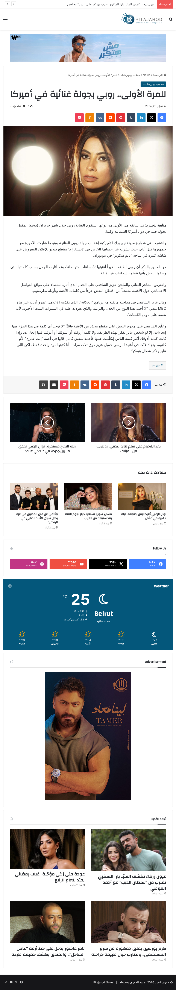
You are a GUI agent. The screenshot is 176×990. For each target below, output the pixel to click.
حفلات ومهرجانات (130, 75)
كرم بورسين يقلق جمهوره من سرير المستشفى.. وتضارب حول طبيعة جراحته (128, 951)
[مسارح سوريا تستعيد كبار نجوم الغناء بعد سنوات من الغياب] (88, 496)
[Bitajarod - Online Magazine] (141, 19)
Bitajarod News (103, 982)
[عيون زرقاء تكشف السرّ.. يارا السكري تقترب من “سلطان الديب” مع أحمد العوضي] (128, 850)
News (146, 75)
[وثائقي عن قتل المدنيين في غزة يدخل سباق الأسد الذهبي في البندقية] (34, 496)
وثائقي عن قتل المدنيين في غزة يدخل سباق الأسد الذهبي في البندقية (37, 518)
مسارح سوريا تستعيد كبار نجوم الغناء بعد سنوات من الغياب (88, 516)
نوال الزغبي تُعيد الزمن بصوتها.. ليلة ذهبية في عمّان (143, 516)
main (156, 365)
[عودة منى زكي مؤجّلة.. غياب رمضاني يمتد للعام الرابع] (47, 849)
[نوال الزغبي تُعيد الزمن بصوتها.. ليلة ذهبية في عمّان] (142, 496)
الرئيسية (158, 75)
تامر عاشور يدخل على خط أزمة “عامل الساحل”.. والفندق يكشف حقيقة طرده (48, 951)
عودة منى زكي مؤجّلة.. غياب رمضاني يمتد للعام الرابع (50, 877)
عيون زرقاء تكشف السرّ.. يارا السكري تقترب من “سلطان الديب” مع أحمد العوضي (106, 4)
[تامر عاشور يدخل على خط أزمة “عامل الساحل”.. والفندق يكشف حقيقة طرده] (47, 922)
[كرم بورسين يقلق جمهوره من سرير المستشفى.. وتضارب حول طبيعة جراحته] (128, 922)
